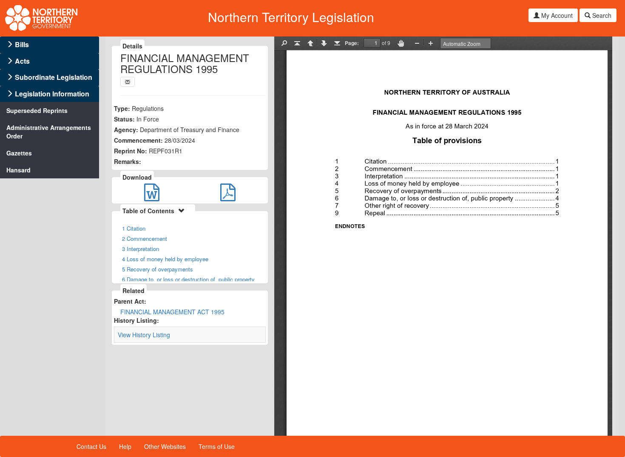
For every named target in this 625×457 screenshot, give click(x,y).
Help (125, 446)
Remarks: (127, 161)
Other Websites (165, 446)
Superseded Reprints (37, 110)
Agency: (126, 129)
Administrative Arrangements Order (48, 131)
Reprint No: (130, 151)
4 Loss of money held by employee (165, 259)
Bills (22, 44)
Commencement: (138, 140)
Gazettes (19, 153)
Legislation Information (52, 94)
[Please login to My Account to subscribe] (127, 82)
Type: (122, 108)
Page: (352, 43)
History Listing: (136, 320)
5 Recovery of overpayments (157, 269)
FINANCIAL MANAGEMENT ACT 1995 (172, 311)
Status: (124, 119)
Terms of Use (217, 446)
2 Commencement (144, 238)
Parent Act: (130, 301)
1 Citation (133, 228)
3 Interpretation (140, 249)
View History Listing (144, 334)
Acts (22, 61)
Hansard (18, 170)
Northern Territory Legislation (291, 17)
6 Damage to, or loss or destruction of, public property (188, 279)
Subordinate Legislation (53, 77)
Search (601, 15)
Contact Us (91, 446)
